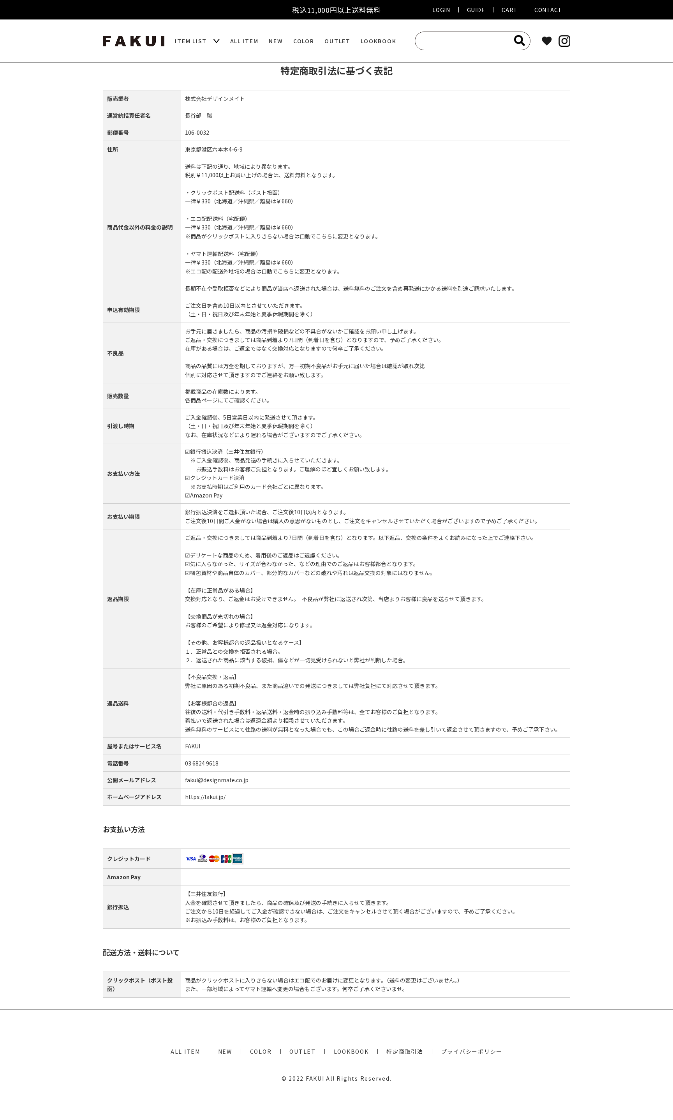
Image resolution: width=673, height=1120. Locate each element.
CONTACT (548, 10)
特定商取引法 (404, 1051)
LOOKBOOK (378, 41)
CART (510, 10)
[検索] (519, 40)
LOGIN (441, 10)
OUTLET (337, 41)
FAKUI (315, 1078)
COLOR (303, 41)
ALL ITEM (244, 41)
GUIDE (476, 10)
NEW (276, 41)
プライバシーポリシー (472, 1051)
